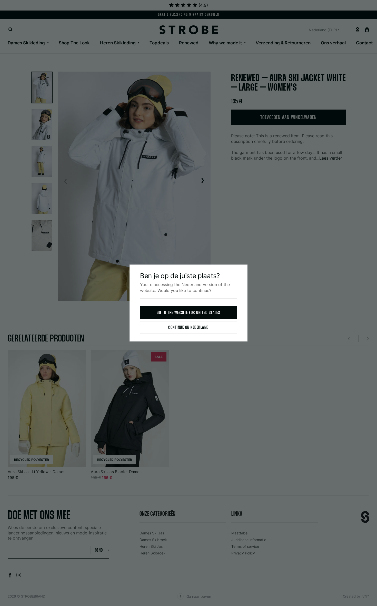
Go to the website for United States (188, 313)
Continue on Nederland (188, 328)
